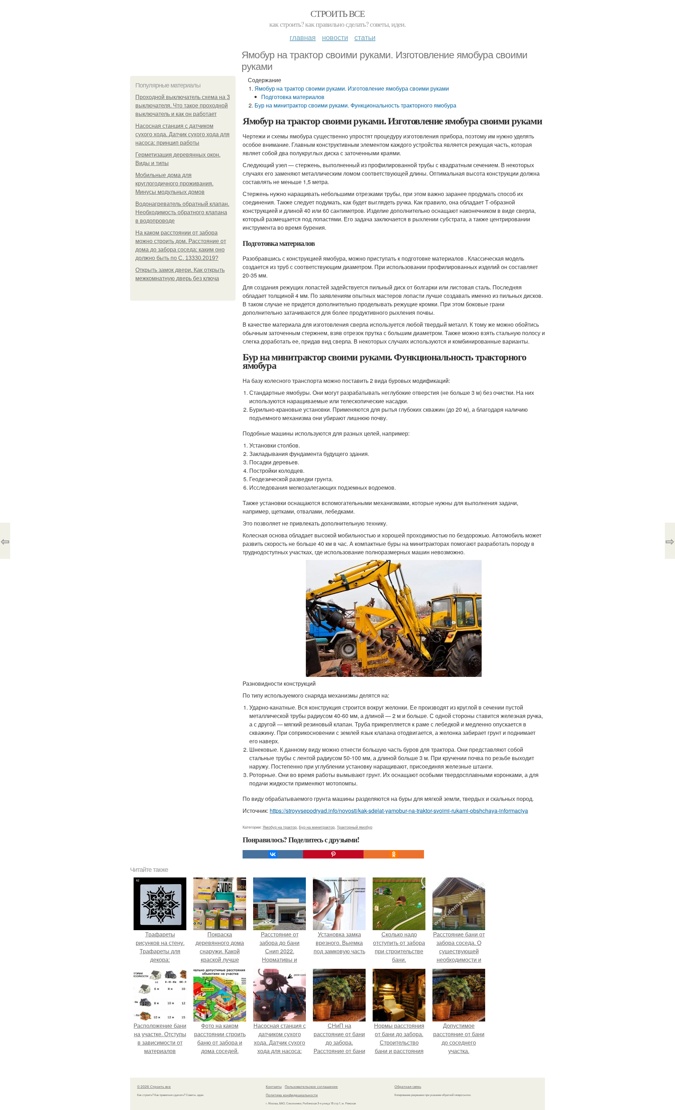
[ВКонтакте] (273, 854)
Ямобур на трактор (280, 827)
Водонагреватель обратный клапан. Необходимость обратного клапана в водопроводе (182, 212)
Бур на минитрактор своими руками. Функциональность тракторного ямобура (355, 105)
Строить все (337, 13)
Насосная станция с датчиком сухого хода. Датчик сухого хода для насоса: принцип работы (182, 134)
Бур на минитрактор (317, 827)
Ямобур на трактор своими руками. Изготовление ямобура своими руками (352, 88)
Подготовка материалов (292, 97)
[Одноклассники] (394, 854)
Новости (335, 37)
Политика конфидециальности (292, 1094)
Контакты (274, 1086)
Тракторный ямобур (354, 827)
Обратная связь (407, 1086)
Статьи (364, 37)
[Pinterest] (333, 854)
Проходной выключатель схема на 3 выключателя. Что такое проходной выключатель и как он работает (182, 105)
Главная (303, 37)
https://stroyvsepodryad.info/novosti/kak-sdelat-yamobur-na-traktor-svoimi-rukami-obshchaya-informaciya (399, 811)
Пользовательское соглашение (311, 1086)
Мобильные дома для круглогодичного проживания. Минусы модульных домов (174, 183)
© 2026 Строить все (154, 1086)
